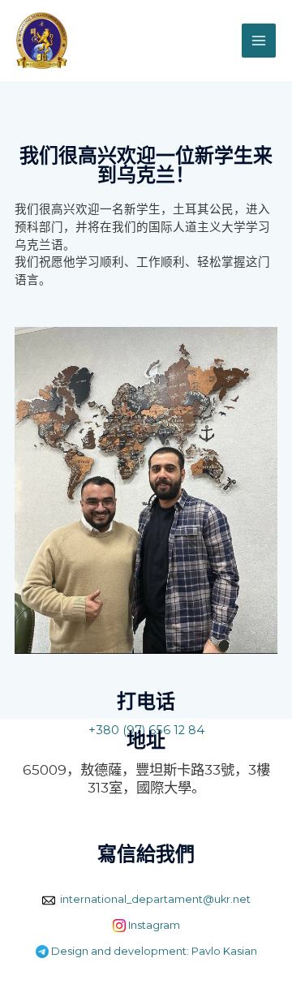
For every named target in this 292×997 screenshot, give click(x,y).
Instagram (153, 925)
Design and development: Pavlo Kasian (153, 951)
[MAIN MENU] (259, 41)
